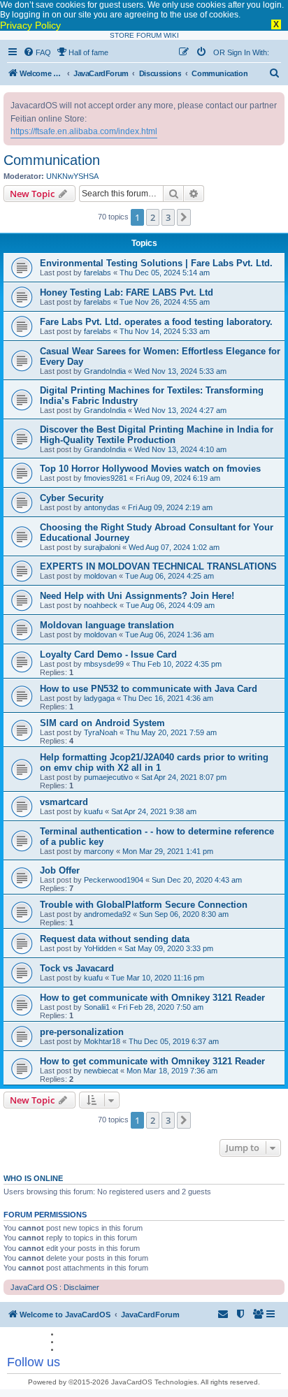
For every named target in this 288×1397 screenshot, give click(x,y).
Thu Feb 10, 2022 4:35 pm (177, 664)
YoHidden (100, 948)
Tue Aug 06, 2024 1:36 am (169, 634)
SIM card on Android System (102, 723)
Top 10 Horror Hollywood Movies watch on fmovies (150, 468)
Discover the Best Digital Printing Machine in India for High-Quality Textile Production (156, 434)
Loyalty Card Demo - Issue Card (108, 654)
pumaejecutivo (108, 777)
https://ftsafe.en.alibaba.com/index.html (83, 131)
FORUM (148, 35)
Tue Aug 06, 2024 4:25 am (169, 576)
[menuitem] (37, 52)
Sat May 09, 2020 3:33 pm (168, 948)
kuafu (93, 811)
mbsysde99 (104, 664)
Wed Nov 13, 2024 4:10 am (180, 449)
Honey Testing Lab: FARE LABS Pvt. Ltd (126, 292)
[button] (184, 217)
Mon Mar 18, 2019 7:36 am (172, 1070)
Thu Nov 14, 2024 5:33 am (165, 331)
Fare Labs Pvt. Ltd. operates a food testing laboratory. (156, 322)
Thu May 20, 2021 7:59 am (171, 732)
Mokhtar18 (102, 1041)
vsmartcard (64, 802)
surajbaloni (102, 547)
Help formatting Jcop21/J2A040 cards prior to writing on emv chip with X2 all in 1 (154, 762)
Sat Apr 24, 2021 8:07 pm (183, 777)
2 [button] (152, 217)
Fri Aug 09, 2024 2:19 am (170, 507)
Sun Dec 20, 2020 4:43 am (197, 880)
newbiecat (101, 1070)
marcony (99, 851)
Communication (51, 160)
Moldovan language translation (107, 625)
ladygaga (99, 698)
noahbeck (100, 605)
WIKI (171, 35)
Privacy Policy (30, 25)
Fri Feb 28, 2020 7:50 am (160, 1007)
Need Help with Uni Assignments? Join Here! (137, 596)
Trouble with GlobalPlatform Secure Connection (143, 904)
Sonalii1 (97, 1007)
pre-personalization (82, 1032)
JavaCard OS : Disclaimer (54, 1287)
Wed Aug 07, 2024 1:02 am (174, 547)
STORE (122, 35)
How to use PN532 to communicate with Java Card (148, 688)
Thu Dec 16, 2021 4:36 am (168, 698)
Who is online (33, 1178)
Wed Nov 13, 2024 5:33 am (180, 371)
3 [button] (168, 217)
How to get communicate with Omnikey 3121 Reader (152, 997)
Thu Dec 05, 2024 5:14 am (165, 272)
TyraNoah (100, 732)
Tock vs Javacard (77, 968)
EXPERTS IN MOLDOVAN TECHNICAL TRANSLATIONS (158, 566)
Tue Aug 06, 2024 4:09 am (170, 605)
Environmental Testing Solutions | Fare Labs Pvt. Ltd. (156, 263)
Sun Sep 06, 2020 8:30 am (184, 914)
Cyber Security (71, 498)
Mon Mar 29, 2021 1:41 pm (167, 851)
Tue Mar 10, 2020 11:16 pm (157, 977)
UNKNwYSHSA (72, 176)
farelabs (97, 272)
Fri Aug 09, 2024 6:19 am (178, 478)
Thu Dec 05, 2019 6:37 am (174, 1041)
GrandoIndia (105, 371)
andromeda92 (107, 914)
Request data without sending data (114, 939)
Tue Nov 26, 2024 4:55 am (165, 302)
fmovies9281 (105, 478)
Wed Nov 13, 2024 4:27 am (180, 410)
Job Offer (60, 870)
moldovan (100, 576)
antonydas (102, 507)
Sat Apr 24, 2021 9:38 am (153, 811)
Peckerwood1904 (113, 880)
